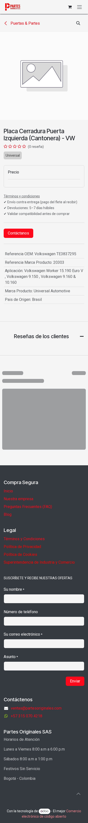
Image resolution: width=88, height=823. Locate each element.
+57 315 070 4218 (26, 716)
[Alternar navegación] (79, 7)
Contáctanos (18, 233)
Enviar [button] (75, 681)
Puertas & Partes (25, 23)
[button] (78, 23)
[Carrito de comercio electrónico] (70, 7)
